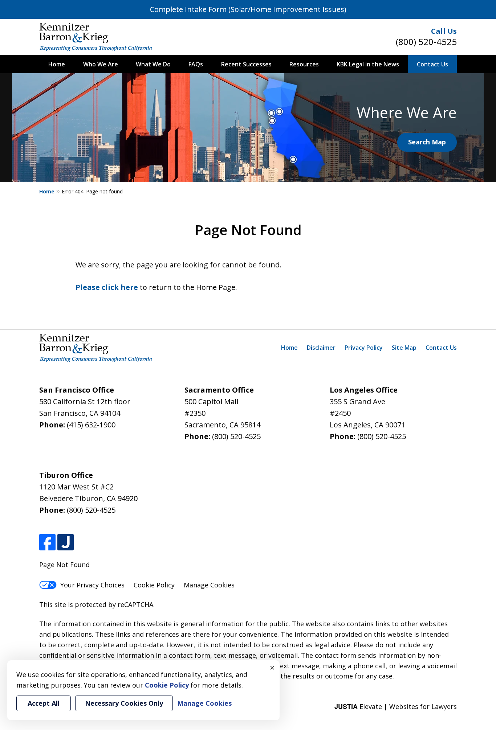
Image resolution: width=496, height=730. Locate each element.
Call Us (444, 31)
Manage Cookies (209, 585)
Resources (304, 64)
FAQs (195, 64)
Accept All (44, 703)
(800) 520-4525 (426, 42)
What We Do (153, 64)
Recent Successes (246, 64)
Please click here (107, 287)
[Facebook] (47, 542)
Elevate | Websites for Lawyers (395, 706)
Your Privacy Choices (92, 585)
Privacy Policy (364, 348)
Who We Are (100, 64)
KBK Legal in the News (368, 64)
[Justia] (65, 542)
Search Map (427, 142)
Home (56, 64)
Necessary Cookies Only (124, 703)
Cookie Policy (154, 585)
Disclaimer (321, 348)
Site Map (404, 348)
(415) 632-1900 (91, 425)
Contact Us (432, 64)
